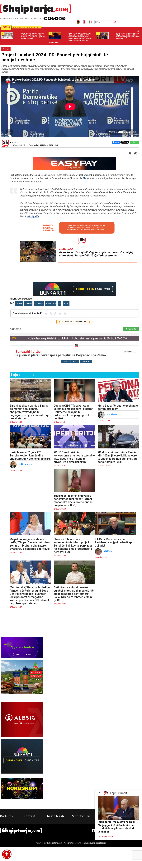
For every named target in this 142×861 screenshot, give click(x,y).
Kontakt (29, 816)
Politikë (6, 49)
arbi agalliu (39, 303)
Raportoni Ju (80, 816)
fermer (66, 303)
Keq (74, 362)
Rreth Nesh (55, 816)
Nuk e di (86, 362)
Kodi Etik (6, 816)
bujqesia (28, 303)
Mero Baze (112, 414)
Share (117, 142)
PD (84, 178)
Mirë (65, 362)
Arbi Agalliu (33, 216)
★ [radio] (46, 313)
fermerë (19, 303)
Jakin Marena (26, 464)
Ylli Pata (108, 551)
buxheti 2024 (51, 303)
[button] (7, 854)
